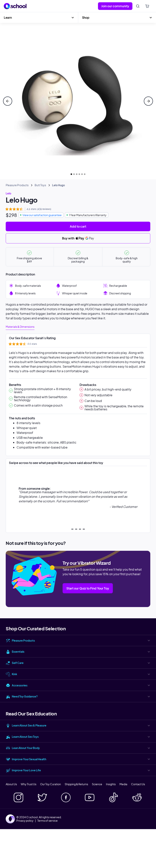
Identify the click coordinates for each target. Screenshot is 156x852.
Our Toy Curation (50, 784)
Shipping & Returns (76, 784)
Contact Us (138, 784)
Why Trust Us (28, 784)
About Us (11, 784)
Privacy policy (24, 820)
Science (97, 784)
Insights (111, 784)
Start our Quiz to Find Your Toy (87, 588)
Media (123, 784)
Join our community (115, 6)
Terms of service (47, 820)
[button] (39, 17)
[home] (15, 6)
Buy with (68, 238)
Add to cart (78, 226)
